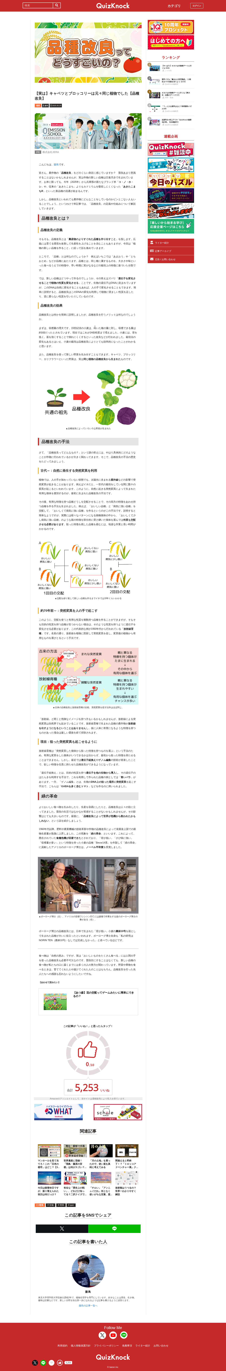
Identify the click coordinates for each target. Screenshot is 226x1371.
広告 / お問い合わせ (165, 259)
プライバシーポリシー (106, 1345)
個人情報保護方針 (81, 1345)
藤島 (56, 164)
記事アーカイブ (163, 251)
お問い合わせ (161, 1345)
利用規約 (63, 1345)
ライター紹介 (162, 242)
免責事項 (127, 1345)
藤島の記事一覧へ (88, 1305)
